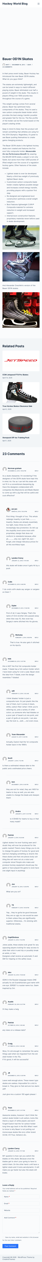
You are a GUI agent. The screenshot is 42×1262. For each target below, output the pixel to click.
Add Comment (10, 1218)
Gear (29, 64)
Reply (36, 471)
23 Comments (7, 67)
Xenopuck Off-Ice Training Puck (15, 438)
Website (7, 1210)
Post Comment (10, 1246)
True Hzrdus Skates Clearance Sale (17, 406)
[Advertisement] (21, 29)
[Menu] (39, 4)
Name (7, 1197)
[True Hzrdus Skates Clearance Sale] (20, 392)
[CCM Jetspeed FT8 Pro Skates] (20, 361)
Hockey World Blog (15, 3)
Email (6, 1203)
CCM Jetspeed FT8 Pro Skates (15, 375)
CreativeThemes (8, 1259)
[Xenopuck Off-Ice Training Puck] (20, 424)
